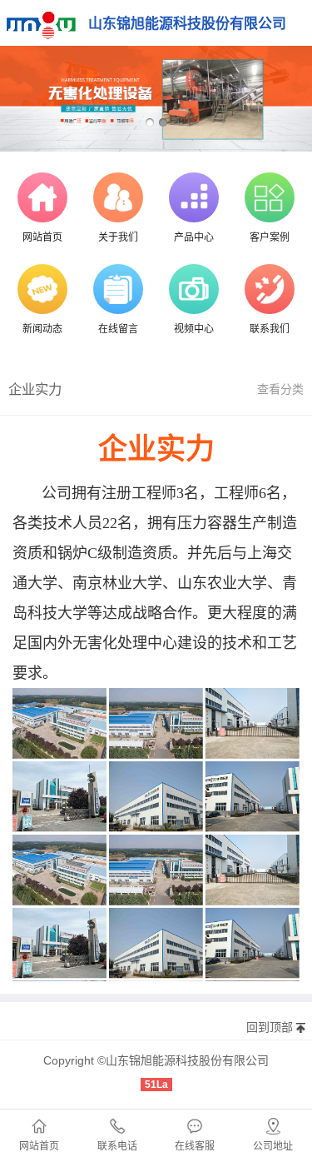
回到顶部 (269, 1027)
